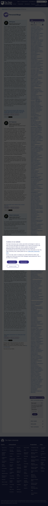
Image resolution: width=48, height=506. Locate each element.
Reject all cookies (24, 262)
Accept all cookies (12, 262)
